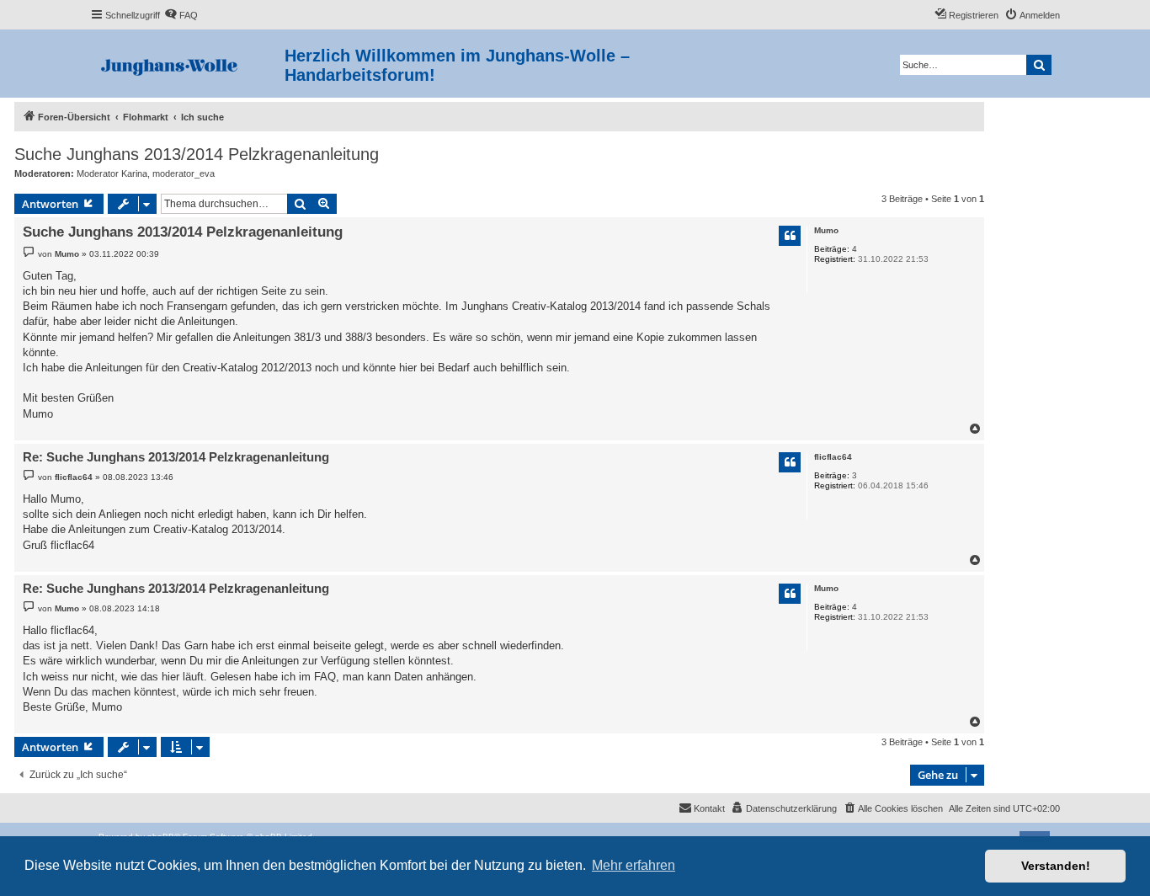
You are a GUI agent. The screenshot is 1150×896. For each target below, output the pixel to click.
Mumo (826, 230)
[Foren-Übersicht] (187, 63)
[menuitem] (181, 15)
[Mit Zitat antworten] (790, 236)
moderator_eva (183, 173)
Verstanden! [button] (1055, 865)
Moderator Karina (112, 173)
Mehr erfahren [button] (633, 865)
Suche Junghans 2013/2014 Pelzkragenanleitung (196, 154)
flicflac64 (833, 456)
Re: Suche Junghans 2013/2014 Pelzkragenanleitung (176, 457)
